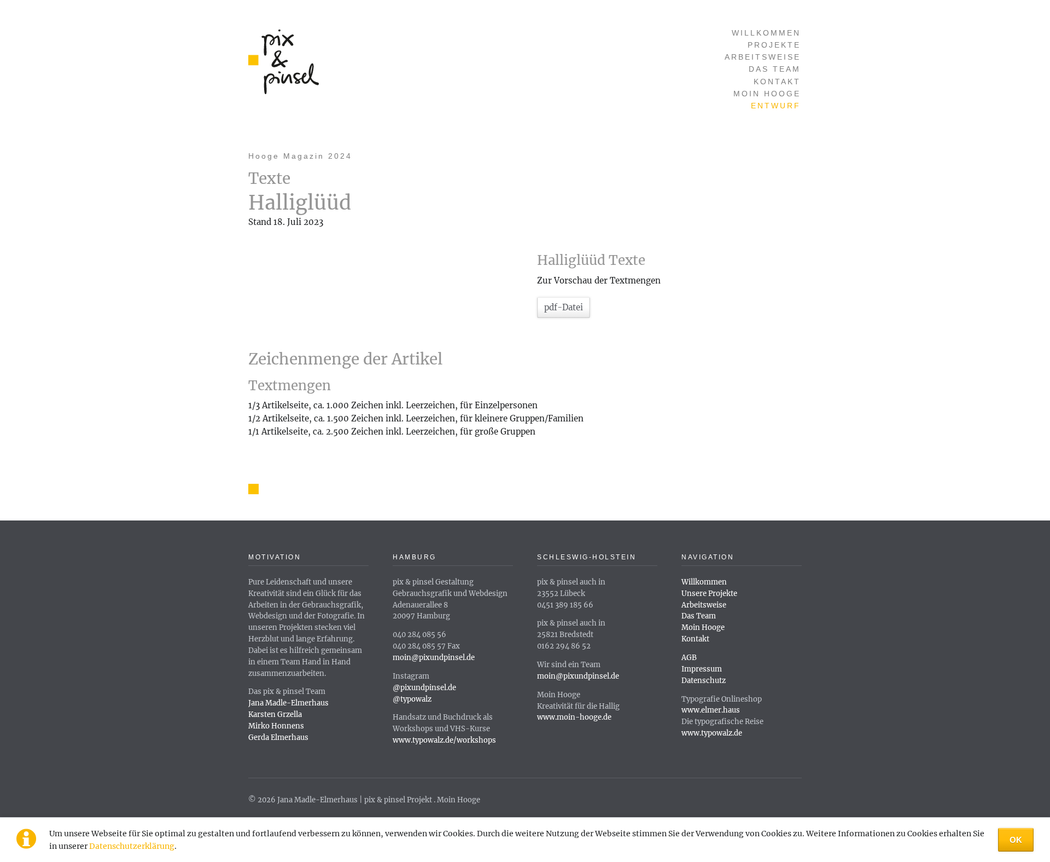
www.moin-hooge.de (574, 717)
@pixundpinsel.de (424, 687)
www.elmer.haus (710, 710)
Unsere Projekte (709, 593)
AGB (689, 657)
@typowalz (412, 699)
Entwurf (776, 106)
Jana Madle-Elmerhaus (288, 703)
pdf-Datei (563, 307)
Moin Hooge (767, 94)
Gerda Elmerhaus (278, 737)
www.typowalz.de (711, 733)
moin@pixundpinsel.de (434, 657)
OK (1016, 839)
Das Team (775, 69)
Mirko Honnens (276, 726)
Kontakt (777, 82)
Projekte (774, 45)
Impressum (701, 669)
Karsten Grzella (275, 714)
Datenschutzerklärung (131, 846)
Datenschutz (703, 680)
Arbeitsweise (763, 57)
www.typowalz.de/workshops (444, 740)
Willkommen (766, 33)
